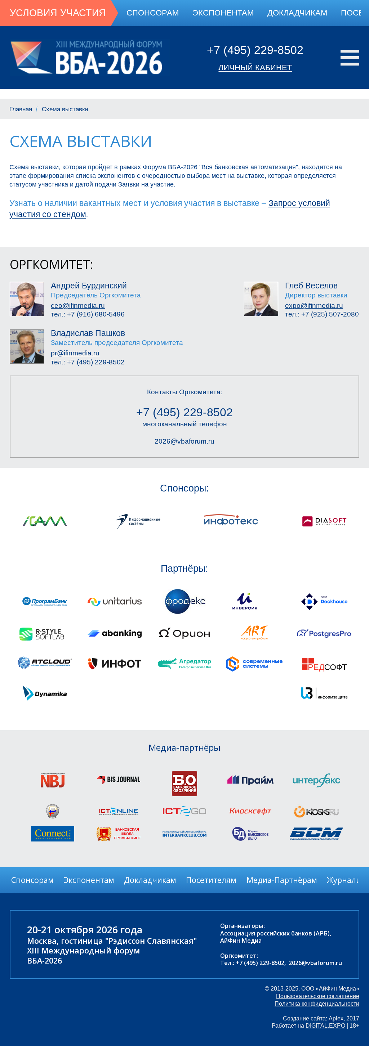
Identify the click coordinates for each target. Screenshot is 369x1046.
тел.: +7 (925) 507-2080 (322, 314)
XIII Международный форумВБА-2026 (83, 955)
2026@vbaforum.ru (184, 441)
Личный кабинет (255, 67)
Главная (20, 109)
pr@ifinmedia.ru (75, 353)
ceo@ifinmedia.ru (78, 305)
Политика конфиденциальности (317, 1003)
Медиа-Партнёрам (281, 880)
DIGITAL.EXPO (325, 1025)
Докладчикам (297, 12)
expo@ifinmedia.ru (314, 305)
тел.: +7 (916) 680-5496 (88, 314)
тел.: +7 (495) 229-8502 (88, 362)
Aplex (336, 1018)
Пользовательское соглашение (317, 996)
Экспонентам (223, 12)
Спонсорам (152, 12)
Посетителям (211, 880)
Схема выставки (65, 109)
